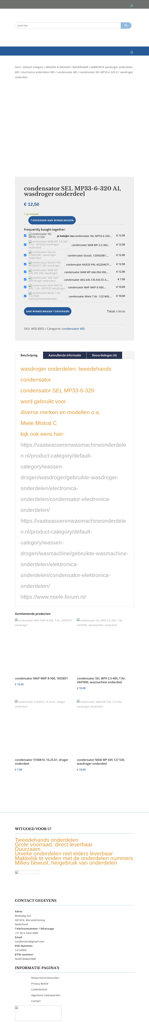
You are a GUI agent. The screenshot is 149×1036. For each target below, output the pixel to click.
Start (18, 67)
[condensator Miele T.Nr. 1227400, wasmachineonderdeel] (47, 296)
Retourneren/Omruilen (45, 978)
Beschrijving (29, 355)
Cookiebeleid (39, 989)
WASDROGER (80, 67)
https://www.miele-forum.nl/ (53, 597)
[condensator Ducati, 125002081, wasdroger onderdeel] (47, 255)
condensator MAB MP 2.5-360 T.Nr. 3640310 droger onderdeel (91, 245)
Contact (36, 1001)
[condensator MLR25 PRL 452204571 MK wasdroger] (46, 264)
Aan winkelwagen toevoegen (47, 311)
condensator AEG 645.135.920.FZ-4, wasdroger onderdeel (85, 280)
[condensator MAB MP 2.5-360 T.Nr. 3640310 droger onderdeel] (49, 244)
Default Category (33, 67)
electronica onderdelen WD (38, 72)
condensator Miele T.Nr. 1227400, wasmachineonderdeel (89, 296)
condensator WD (67, 72)
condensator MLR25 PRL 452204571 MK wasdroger (87, 264)
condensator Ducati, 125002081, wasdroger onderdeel (87, 255)
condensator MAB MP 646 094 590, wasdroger (85, 272)
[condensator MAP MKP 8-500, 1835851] (47, 287)
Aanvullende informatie (65, 355)
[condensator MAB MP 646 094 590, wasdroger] (45, 272)
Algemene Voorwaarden (46, 995)
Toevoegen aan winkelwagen (52, 220)
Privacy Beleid (39, 983)
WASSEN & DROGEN (58, 67)
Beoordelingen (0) (104, 355)
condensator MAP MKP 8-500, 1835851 (86, 287)
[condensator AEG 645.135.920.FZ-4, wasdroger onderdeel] (45, 279)
